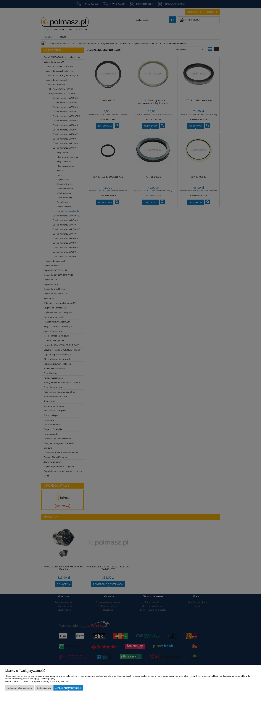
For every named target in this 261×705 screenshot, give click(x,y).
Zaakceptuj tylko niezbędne (19, 688)
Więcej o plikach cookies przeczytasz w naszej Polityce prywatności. (37, 681)
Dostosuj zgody (44, 688)
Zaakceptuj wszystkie (68, 688)
